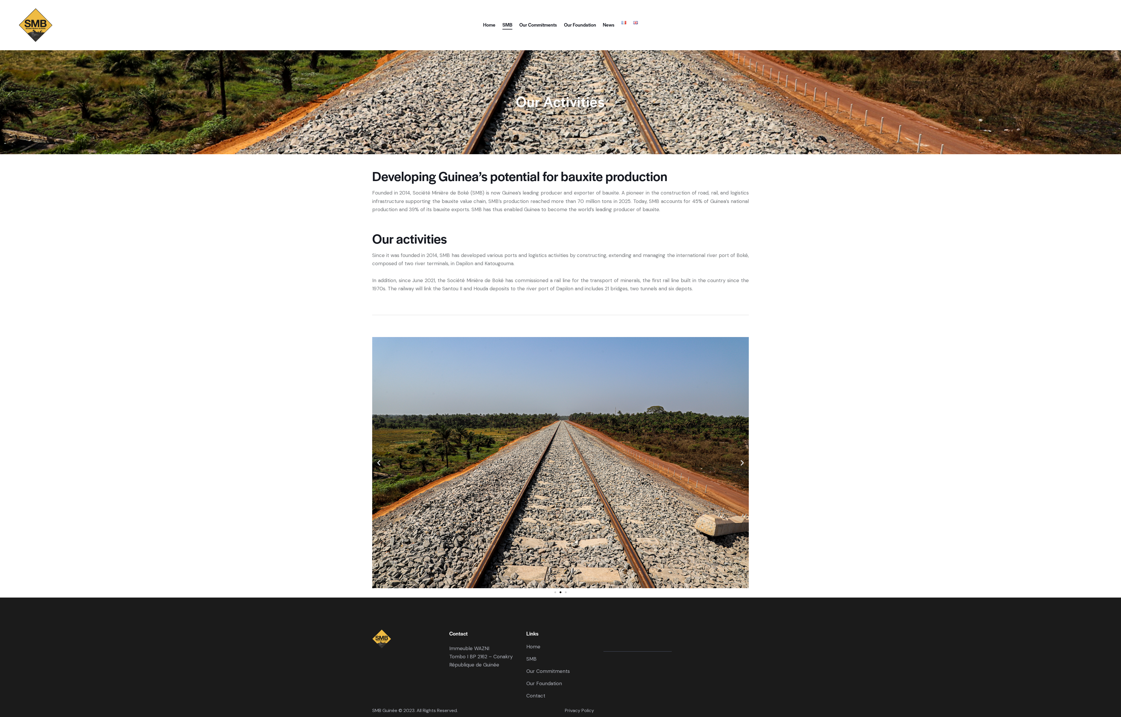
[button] (378, 462)
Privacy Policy (579, 710)
